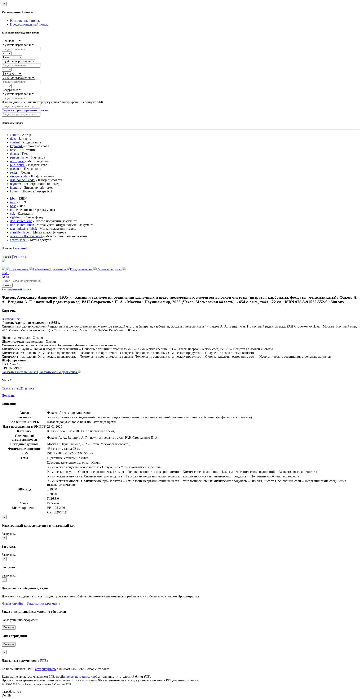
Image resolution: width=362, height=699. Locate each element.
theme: (14, 153)
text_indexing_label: (23, 228)
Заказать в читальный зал (20, 372)
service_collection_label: (26, 236)
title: (13, 138)
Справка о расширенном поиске (25, 110)
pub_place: (17, 161)
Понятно (8, 627)
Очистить (19, 256)
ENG (5, 273)
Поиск (7, 256)
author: (14, 135)
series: (14, 172)
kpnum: (15, 191)
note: (13, 150)
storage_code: (19, 176)
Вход (5, 277)
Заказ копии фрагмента (43, 603)
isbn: (13, 198)
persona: (15, 168)
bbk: (13, 206)
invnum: (15, 187)
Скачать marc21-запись (18, 388)
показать (20, 248)
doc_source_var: (21, 221)
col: (12, 213)
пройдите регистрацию (72, 676)
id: (11, 210)
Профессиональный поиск (29, 24)
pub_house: (17, 165)
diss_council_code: (22, 180)
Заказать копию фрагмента (58, 372)
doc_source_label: (22, 225)
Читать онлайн (12, 603)
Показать (8, 395)
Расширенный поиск (25, 20)
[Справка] (123, 269)
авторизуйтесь (45, 669)
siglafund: (16, 217)
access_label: (18, 240)
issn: (13, 202)
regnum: (15, 184)
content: (15, 142)
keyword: (16, 146)
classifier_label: (20, 232)
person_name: (19, 157)
